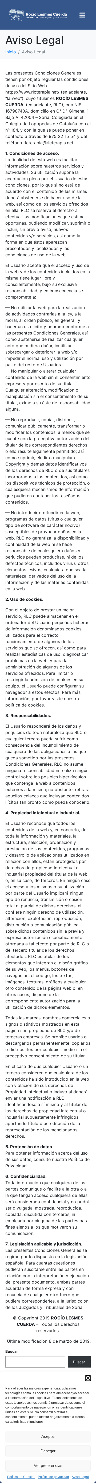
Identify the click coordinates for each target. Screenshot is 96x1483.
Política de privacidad (53, 1477)
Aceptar (48, 1436)
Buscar (11, 1351)
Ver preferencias (48, 1465)
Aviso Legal (80, 1477)
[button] (88, 1378)
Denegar (48, 1451)
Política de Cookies (21, 1477)
